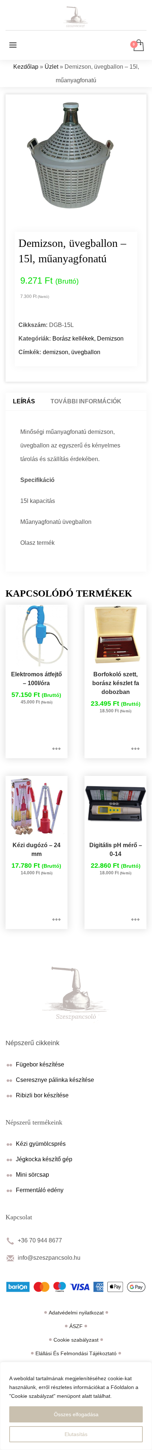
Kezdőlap (25, 67)
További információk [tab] (86, 401)
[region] (76, 1406)
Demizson (110, 338)
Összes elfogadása (76, 1414)
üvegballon (85, 352)
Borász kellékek (73, 338)
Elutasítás (76, 1434)
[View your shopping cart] (138, 46)
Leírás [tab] (24, 401)
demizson (55, 352)
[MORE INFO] (56, 749)
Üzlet (51, 67)
